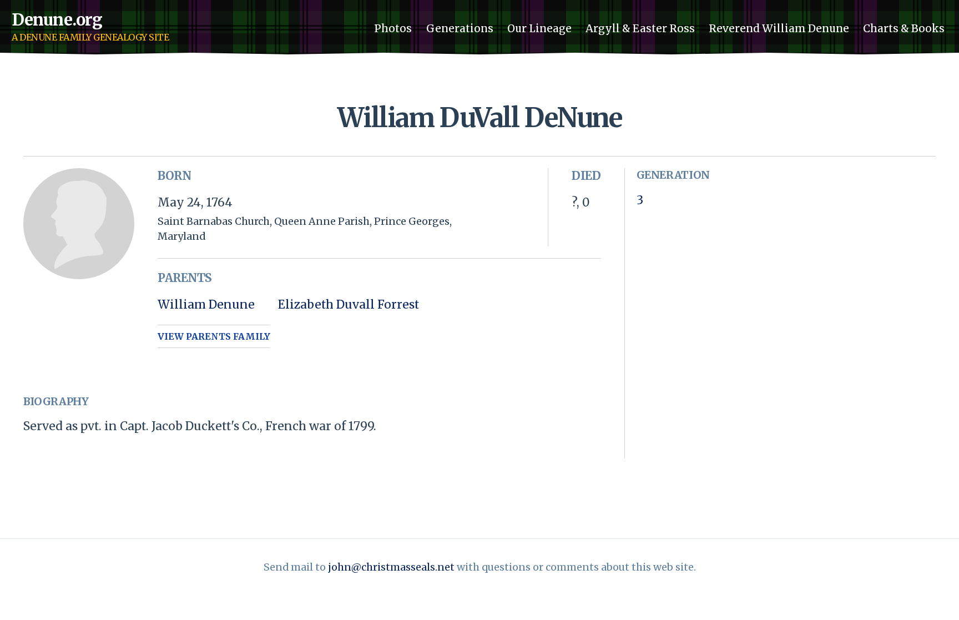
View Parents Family (214, 336)
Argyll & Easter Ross (640, 27)
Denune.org (57, 19)
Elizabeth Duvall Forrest (348, 304)
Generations (459, 27)
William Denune (206, 304)
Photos (393, 27)
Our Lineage (539, 27)
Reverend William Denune (779, 27)
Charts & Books (904, 27)
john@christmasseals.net (391, 567)
